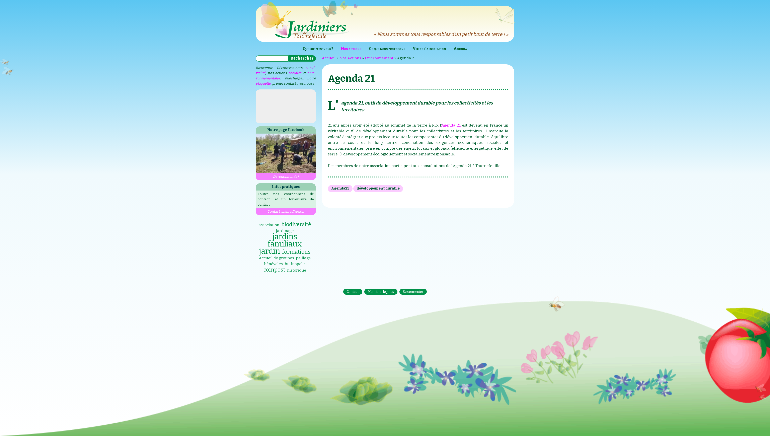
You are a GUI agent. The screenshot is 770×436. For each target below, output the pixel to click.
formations (296, 252)
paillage (303, 258)
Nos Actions (350, 58)
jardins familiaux (285, 240)
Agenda (460, 48)
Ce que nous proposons (387, 48)
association (269, 225)
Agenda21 (340, 188)
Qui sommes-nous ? (318, 48)
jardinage (285, 230)
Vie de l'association (429, 48)
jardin (269, 251)
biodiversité (296, 224)
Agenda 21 (451, 125)
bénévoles (273, 264)
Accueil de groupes (276, 258)
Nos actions (351, 48)
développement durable (378, 188)
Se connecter (413, 292)
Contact (353, 292)
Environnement (379, 58)
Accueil (329, 58)
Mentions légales (381, 292)
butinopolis (295, 264)
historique (296, 270)
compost (274, 270)
